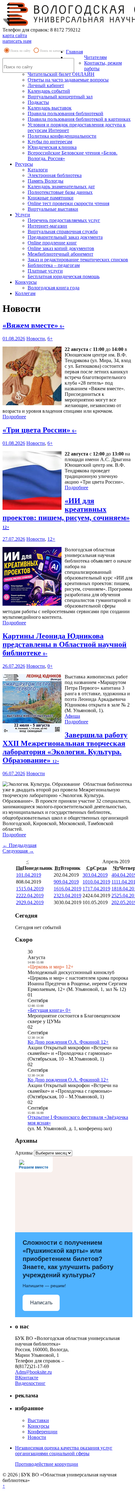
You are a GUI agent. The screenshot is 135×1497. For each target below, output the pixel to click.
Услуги (22, 214)
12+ (51, 539)
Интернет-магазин (47, 226)
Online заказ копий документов (61, 248)
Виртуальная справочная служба (63, 231)
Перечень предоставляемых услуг (64, 220)
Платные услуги (45, 270)
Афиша (72, 716)
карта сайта (15, 35)
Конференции (42, 1431)
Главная (74, 51)
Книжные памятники (50, 197)
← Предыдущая (19, 845)
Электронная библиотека (55, 175)
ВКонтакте (26, 1377)
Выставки (38, 1420)
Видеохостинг (30, 1383)
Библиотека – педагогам (54, 265)
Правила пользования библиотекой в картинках (79, 119)
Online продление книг (52, 242)
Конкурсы (26, 282)
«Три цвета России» (40, 430)
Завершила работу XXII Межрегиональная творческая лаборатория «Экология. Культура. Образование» (65, 747)
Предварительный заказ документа (65, 237)
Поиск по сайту (20, 50)
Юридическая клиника (52, 147)
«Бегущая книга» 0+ (49, 1010)
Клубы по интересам (50, 141)
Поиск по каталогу (52, 50)
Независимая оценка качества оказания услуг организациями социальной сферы (63, 1450)
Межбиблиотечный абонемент (60, 254)
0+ (50, 666)
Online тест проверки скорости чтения (68, 203)
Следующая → (18, 851)
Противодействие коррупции (46, 1464)
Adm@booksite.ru (33, 1372)
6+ (50, 338)
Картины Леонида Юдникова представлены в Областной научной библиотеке (65, 644)
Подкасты (38, 102)
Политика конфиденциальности (62, 136)
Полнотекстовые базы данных (60, 192)
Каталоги (38, 169)
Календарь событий (49, 91)
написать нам (17, 41)
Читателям (95, 57)
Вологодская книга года (53, 287)
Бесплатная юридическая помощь (64, 276)
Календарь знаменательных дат (61, 186)
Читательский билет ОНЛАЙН (61, 74)
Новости (35, 338)
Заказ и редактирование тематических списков (78, 259)
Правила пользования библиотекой (65, 113)
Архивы (24, 1152)
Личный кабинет (46, 85)
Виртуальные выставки (53, 209)
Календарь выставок (50, 108)
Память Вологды (45, 181)
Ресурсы (24, 164)
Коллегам (25, 293)
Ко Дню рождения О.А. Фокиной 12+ (68, 1042)
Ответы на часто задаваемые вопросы (68, 79)
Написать (41, 1302)
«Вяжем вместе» (33, 325)
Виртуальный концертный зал (60, 96)
